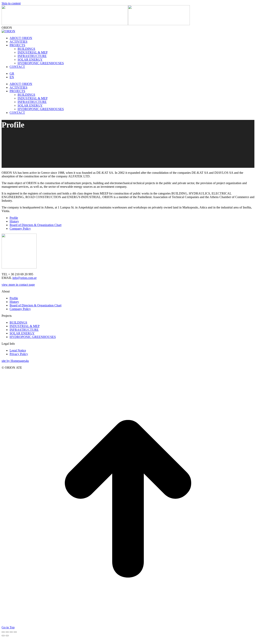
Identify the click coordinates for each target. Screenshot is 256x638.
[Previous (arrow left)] (3, 635)
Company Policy (20, 309)
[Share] (7, 632)
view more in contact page (18, 284)
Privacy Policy (19, 354)
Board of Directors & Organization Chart (35, 305)
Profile (14, 298)
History (14, 301)
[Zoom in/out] (15, 632)
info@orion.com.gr (24, 277)
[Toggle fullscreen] (11, 632)
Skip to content (11, 3)
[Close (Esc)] (3, 632)
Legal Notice (18, 350)
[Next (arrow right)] (7, 635)
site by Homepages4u (15, 360)
